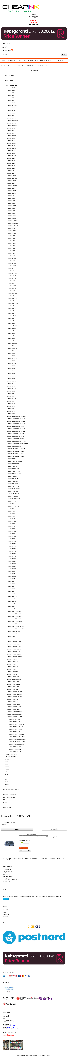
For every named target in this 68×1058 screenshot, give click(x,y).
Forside (3, 60)
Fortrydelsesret (7, 869)
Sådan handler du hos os (31, 60)
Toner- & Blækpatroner (9, 883)
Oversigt (5, 878)
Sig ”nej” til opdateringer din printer (12, 879)
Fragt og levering (7, 871)
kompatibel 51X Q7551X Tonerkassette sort (33, 835)
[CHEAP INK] (20, 8)
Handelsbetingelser (8, 874)
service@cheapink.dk (9, 1034)
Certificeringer (6, 881)
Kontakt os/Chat (59, 60)
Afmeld (12, 899)
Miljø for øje (6, 873)
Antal (20, 845)
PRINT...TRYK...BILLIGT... (46, 60)
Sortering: (38, 829)
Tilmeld (5, 899)
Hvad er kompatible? (8, 876)
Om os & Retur (12, 60)
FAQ (20, 60)
